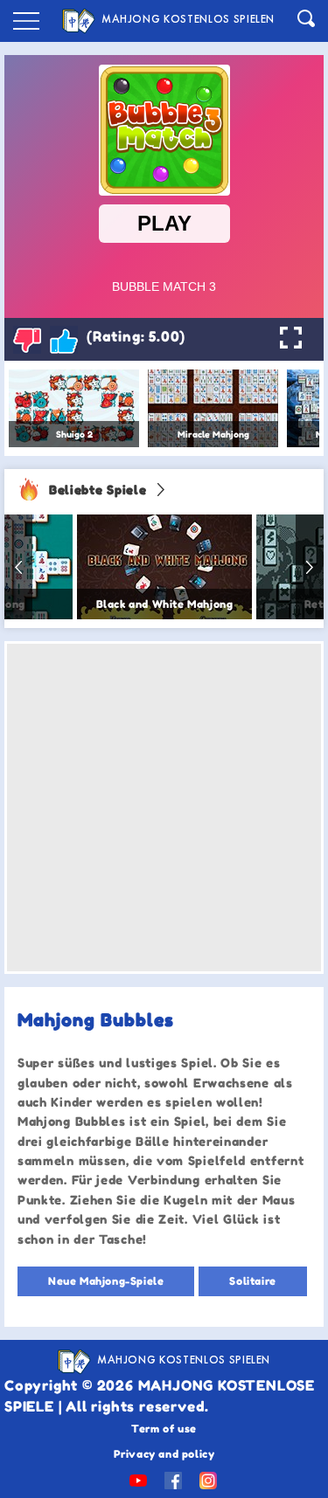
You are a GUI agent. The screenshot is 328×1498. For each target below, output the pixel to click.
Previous (18, 566)
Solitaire (252, 1280)
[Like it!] (64, 340)
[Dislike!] (27, 340)
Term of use (164, 1428)
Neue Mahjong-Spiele (106, 1280)
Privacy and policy (164, 1453)
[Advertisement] (164, 807)
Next (310, 566)
